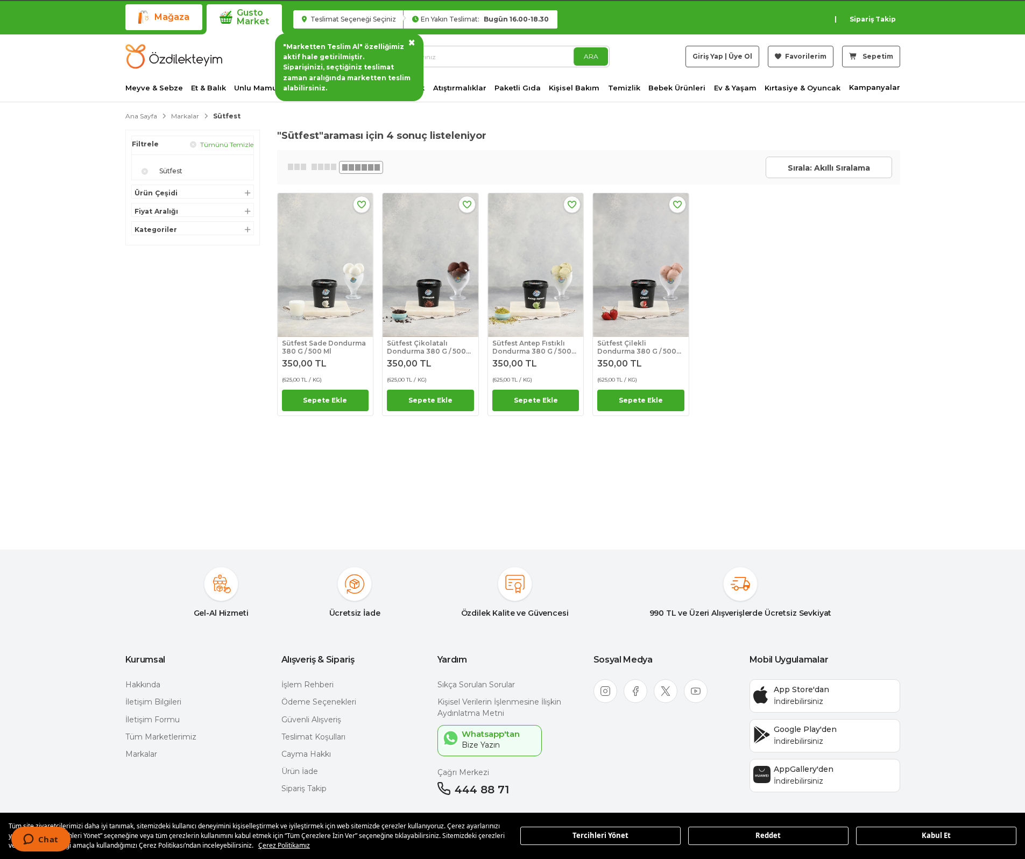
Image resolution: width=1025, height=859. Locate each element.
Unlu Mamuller (261, 88)
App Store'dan (801, 689)
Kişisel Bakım (574, 88)
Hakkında (142, 684)
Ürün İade (299, 771)
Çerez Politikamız (284, 845)
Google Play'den (805, 729)
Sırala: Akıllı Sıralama (829, 168)
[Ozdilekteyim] (173, 56)
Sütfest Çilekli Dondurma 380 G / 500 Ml (636, 347)
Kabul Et (936, 835)
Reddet (768, 835)
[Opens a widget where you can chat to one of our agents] (40, 840)
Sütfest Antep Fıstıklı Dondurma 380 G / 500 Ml (531, 347)
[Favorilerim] (361, 204)
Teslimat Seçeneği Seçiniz (352, 19)
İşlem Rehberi (307, 684)
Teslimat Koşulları (313, 737)
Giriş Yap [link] (707, 56)
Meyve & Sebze (154, 88)
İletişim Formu (152, 719)
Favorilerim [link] (804, 56)
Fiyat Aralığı (156, 211)
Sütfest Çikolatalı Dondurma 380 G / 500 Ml (426, 347)
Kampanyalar (874, 87)
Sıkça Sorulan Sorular (476, 684)
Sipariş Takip (873, 19)
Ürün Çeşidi (156, 193)
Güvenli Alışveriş (311, 719)
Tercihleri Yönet (600, 835)
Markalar (141, 754)
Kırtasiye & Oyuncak (802, 88)
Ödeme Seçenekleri (318, 702)
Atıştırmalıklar (459, 88)
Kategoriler (156, 230)
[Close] (145, 172)
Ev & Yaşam (735, 88)
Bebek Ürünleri (676, 88)
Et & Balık (208, 88)
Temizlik (624, 88)
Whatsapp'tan (491, 734)
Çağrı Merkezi (463, 772)
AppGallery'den (803, 769)
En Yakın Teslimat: (485, 19)
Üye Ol (740, 56)
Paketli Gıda (517, 88)
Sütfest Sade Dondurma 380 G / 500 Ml (324, 347)
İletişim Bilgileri (153, 702)
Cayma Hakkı (306, 754)
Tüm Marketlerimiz (160, 737)
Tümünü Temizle (226, 145)
